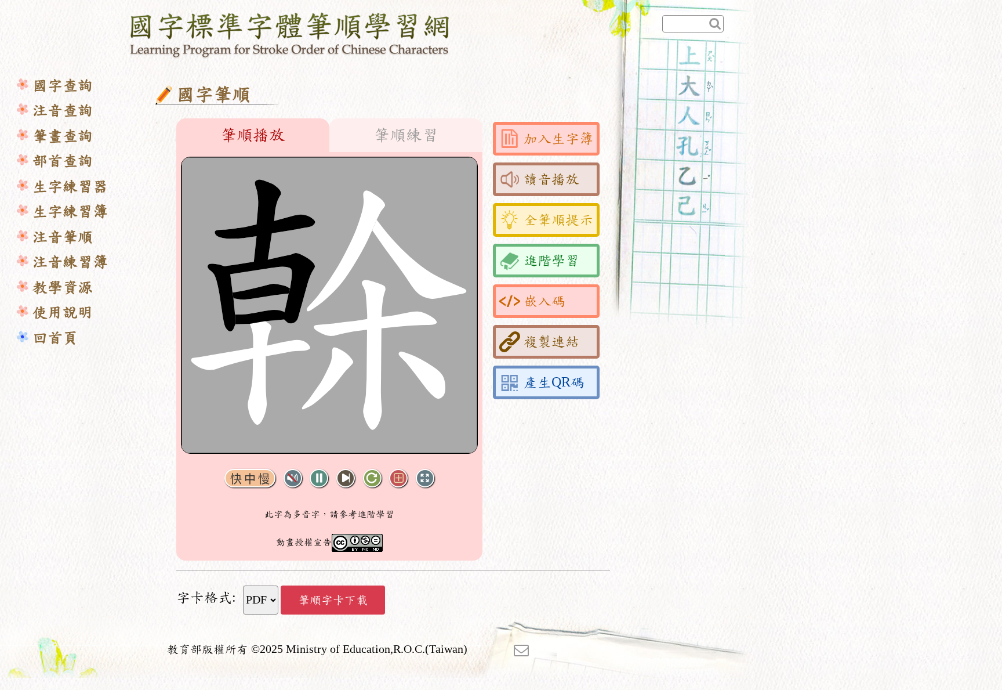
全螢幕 (425, 478)
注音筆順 (62, 237)
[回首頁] (290, 33)
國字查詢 (62, 85)
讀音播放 (551, 179)
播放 (319, 478)
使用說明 (62, 312)
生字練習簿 (70, 211)
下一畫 (345, 478)
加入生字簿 (558, 139)
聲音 (292, 478)
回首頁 (55, 338)
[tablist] (329, 135)
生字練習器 (70, 186)
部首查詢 (62, 161)
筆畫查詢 (62, 136)
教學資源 (62, 287)
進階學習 (551, 261)
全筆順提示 (558, 220)
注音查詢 (62, 110)
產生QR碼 (554, 382)
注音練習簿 (70, 262)
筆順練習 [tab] (405, 135)
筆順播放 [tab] (252, 135)
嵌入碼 (544, 301)
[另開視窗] (521, 649)
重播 (372, 478)
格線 (398, 478)
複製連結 (551, 342)
